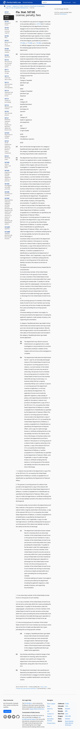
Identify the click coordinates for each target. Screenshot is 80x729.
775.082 (22, 43)
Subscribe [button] (7, 711)
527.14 (9, 93)
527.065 (8, 193)
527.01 (39, 24)
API (48, 711)
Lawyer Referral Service (36, 709)
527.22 (8, 147)
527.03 (7, 23)
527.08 (7, 50)
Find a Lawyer (51, 704)
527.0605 (8, 235)
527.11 (7, 71)
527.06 (7, 36)
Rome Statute (69, 721)
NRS (66, 711)
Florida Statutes (28, 2)
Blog (48, 706)
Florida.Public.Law (14, 2)
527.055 (8, 165)
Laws (66, 714)
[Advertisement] (65, 28)
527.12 (8, 77)
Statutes (9, 6)
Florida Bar (28, 703)
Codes (67, 703)
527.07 (8, 43)
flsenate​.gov (63, 14)
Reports (49, 716)
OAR (66, 716)
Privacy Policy (51, 723)
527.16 (8, 106)
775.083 (29, 43)
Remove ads (67, 2)
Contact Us (50, 714)
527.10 (8, 63)
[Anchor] (28, 50)
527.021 (8, 135)
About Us (50, 709)
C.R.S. (66, 706)
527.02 (7, 17)
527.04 (7, 30)
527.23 (7, 157)
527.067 (9, 211)
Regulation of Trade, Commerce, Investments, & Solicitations (28, 6)
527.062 (8, 186)
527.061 (8, 176)
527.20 (8, 113)
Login (74, 2)
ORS (69, 716)
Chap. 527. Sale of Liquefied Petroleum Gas (17, 8)
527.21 (8, 124)
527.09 (7, 56)
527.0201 (7, 227)
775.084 (38, 43)
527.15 (8, 100)
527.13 (9, 85)
